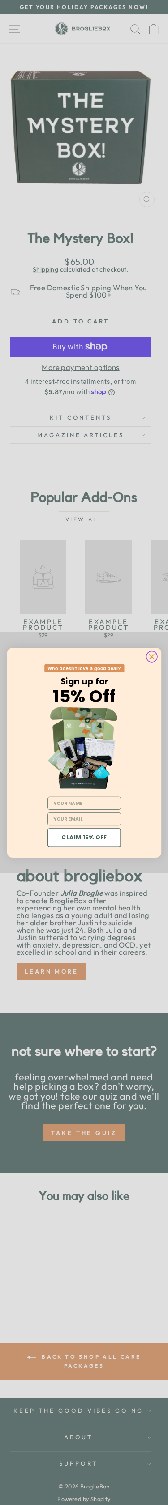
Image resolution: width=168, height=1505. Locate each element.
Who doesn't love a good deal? (84, 668)
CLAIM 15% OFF (84, 837)
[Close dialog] (151, 656)
